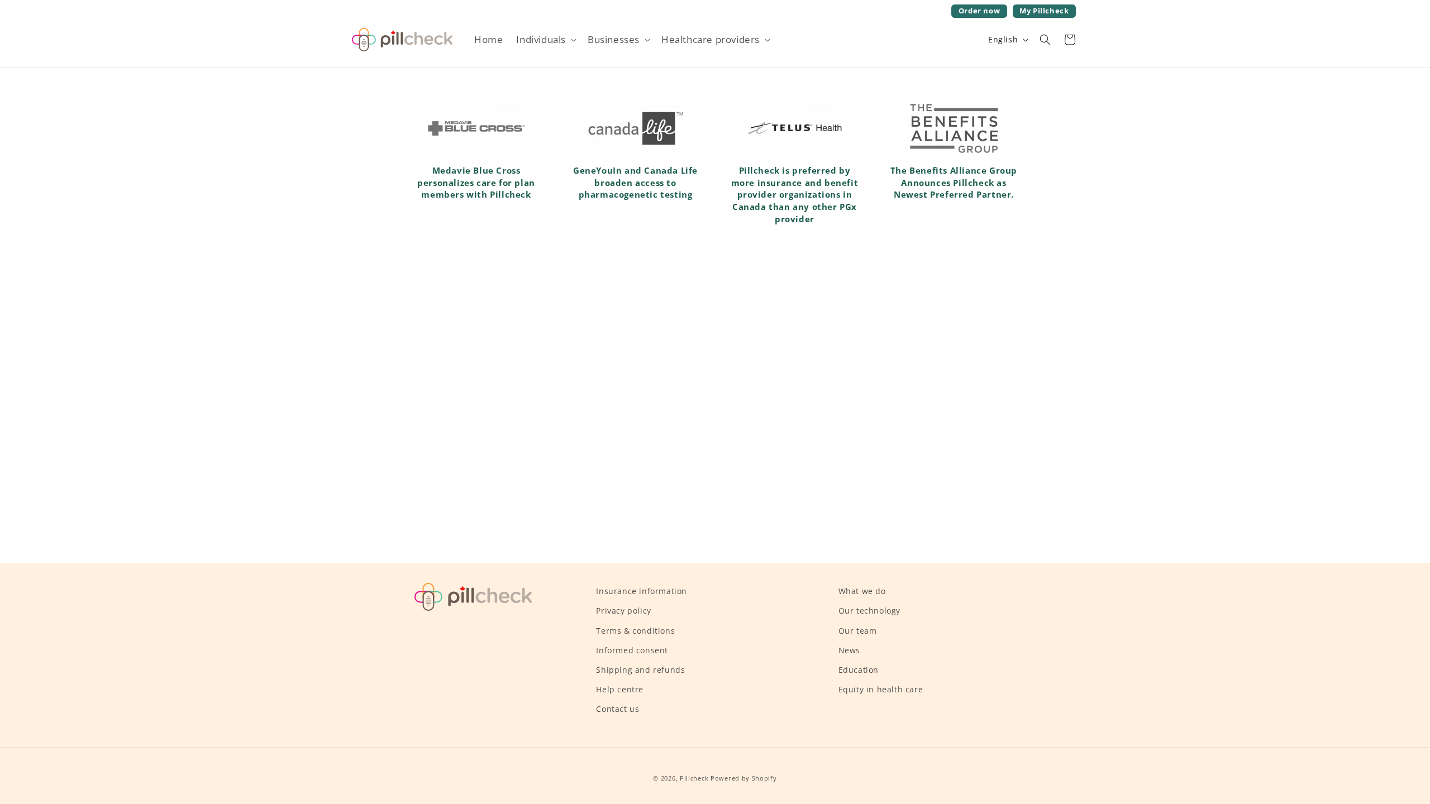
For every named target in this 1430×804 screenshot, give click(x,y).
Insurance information (641, 591)
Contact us (617, 709)
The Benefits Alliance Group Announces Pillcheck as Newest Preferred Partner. (953, 182)
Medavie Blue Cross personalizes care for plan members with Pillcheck (476, 182)
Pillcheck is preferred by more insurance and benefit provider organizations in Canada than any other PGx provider (795, 194)
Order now (979, 11)
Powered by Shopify (744, 778)
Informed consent (632, 650)
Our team (857, 630)
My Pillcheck (1044, 12)
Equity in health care (880, 689)
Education (858, 669)
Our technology (869, 610)
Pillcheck (694, 778)
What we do (862, 591)
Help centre (620, 689)
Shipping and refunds (640, 669)
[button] (545, 39)
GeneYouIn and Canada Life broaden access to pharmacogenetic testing (635, 182)
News (849, 650)
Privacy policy (623, 610)
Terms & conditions (635, 630)
